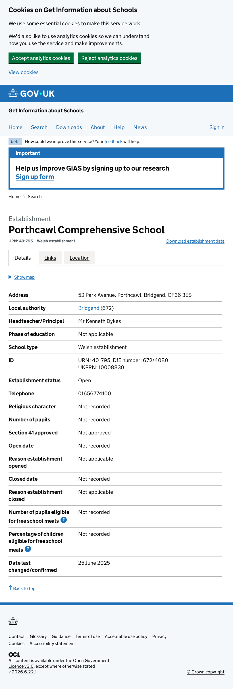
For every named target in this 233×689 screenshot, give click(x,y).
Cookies (16, 643)
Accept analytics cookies (41, 58)
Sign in (216, 127)
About (98, 127)
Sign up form (35, 177)
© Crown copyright (205, 672)
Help (119, 127)
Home (15, 127)
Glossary (38, 636)
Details (22, 258)
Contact (17, 636)
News (140, 127)
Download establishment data (195, 241)
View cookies (24, 72)
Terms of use (88, 636)
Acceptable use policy (126, 636)
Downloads (69, 127)
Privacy (159, 636)
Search (39, 127)
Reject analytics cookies (109, 58)
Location (80, 258)
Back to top (24, 588)
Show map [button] (24, 277)
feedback (114, 141)
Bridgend (89, 308)
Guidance (61, 636)
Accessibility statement (52, 643)
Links (50, 258)
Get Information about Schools (46, 110)
